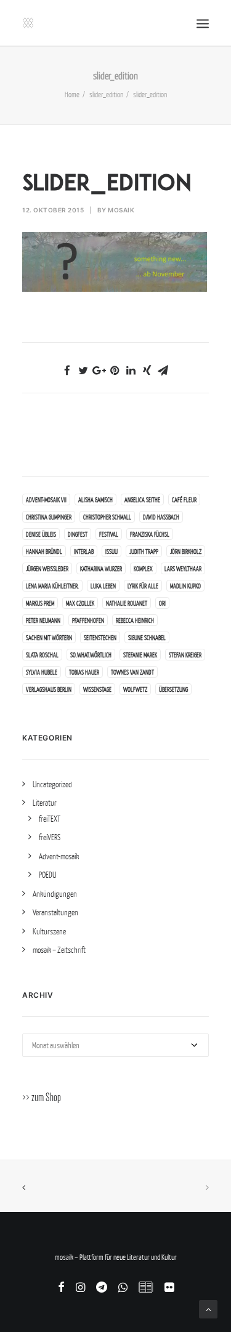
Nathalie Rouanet (126, 603)
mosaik (121, 210)
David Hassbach (161, 517)
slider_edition (106, 94)
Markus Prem (40, 603)
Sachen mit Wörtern (49, 637)
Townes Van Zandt (132, 672)
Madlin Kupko (185, 586)
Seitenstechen (100, 637)
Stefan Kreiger (185, 655)
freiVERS (49, 837)
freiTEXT (49, 819)
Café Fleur (184, 499)
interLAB (84, 551)
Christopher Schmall (107, 517)
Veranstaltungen (55, 912)
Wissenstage (97, 689)
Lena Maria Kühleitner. (52, 586)
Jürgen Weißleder (47, 568)
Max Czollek (80, 603)
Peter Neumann (43, 620)
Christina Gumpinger (48, 517)
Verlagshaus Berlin (48, 689)
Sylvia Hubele (41, 672)
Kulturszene (49, 931)
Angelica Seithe (142, 499)
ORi (162, 603)
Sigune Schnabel (147, 637)
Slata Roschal (42, 655)
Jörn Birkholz (185, 551)
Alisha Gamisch (95, 499)
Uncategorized (52, 784)
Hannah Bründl (44, 551)
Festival (108, 534)
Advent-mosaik (59, 856)
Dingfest (77, 534)
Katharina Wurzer (101, 568)
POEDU (47, 875)
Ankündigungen (55, 894)
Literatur (45, 803)
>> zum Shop (41, 1097)
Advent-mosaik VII (46, 499)
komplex (143, 568)
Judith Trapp (143, 551)
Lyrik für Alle (143, 586)
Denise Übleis (41, 534)
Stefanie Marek (140, 655)
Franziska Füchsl (149, 534)
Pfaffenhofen (88, 620)
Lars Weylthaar (182, 568)
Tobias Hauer (84, 672)
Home (72, 94)
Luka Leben (103, 586)
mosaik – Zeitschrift (59, 950)
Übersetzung (173, 689)
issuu (111, 551)
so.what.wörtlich (90, 655)
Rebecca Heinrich (135, 620)
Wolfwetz (135, 689)
